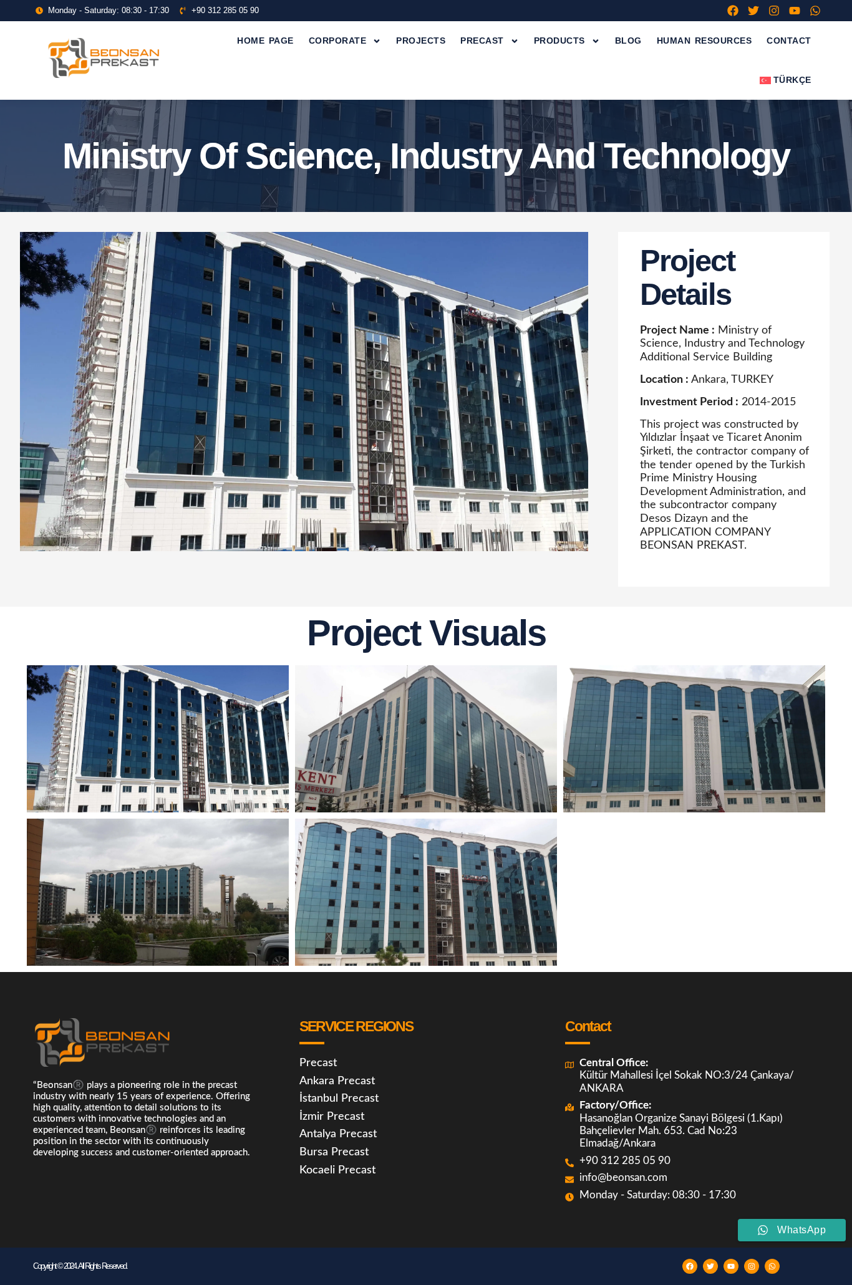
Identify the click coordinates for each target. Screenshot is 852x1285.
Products (559, 41)
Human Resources (704, 41)
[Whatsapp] (815, 10)
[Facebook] (732, 10)
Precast (482, 41)
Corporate (338, 41)
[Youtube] (794, 10)
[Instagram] (774, 10)
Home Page (265, 41)
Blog (628, 41)
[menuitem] (785, 80)
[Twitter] (753, 10)
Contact (789, 41)
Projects (420, 41)
